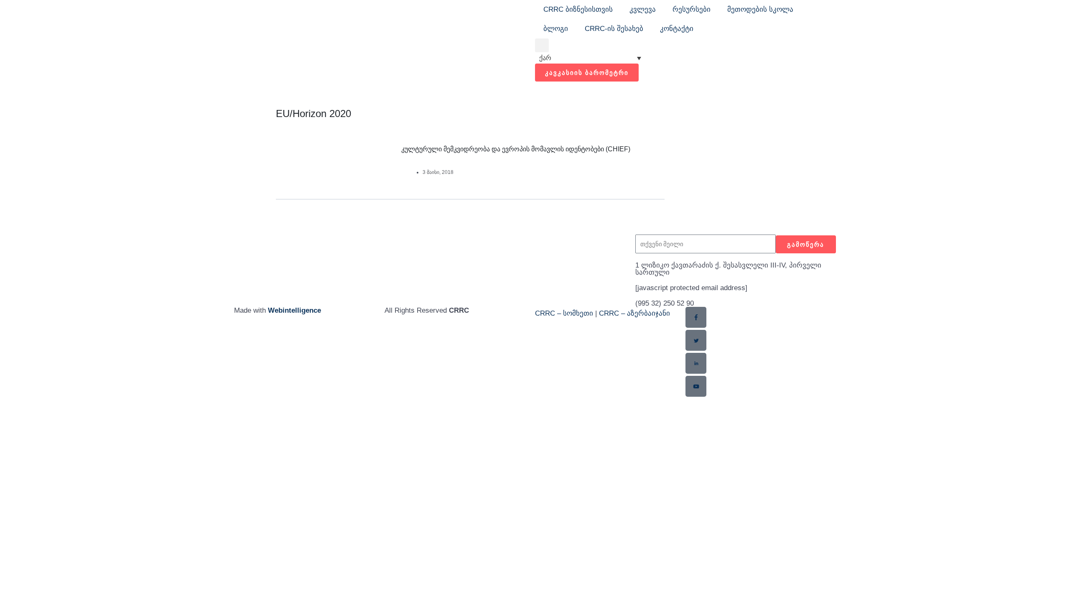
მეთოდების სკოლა (760, 9)
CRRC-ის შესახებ (614, 29)
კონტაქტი (676, 29)
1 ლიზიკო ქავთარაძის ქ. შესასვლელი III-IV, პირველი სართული (728, 268)
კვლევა (642, 9)
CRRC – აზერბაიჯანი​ (634, 313)
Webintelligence (294, 310)
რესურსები (692, 9)
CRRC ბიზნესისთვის (578, 9)
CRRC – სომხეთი (564, 313)
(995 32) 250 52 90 (664, 303)
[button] (542, 45)
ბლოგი (555, 29)
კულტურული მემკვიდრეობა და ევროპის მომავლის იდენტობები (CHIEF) (515, 149)
